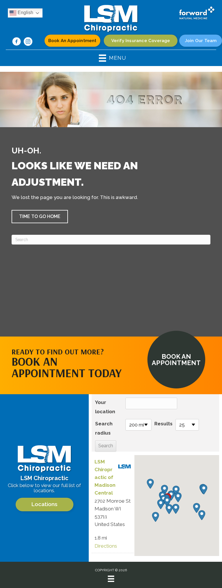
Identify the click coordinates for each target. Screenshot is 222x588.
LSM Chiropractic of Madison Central (105, 477)
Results (163, 424)
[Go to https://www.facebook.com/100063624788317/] (16, 42)
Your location (105, 406)
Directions (106, 546)
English (24, 12)
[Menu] (111, 579)
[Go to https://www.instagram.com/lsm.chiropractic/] (28, 42)
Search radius (103, 428)
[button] (40, 216)
